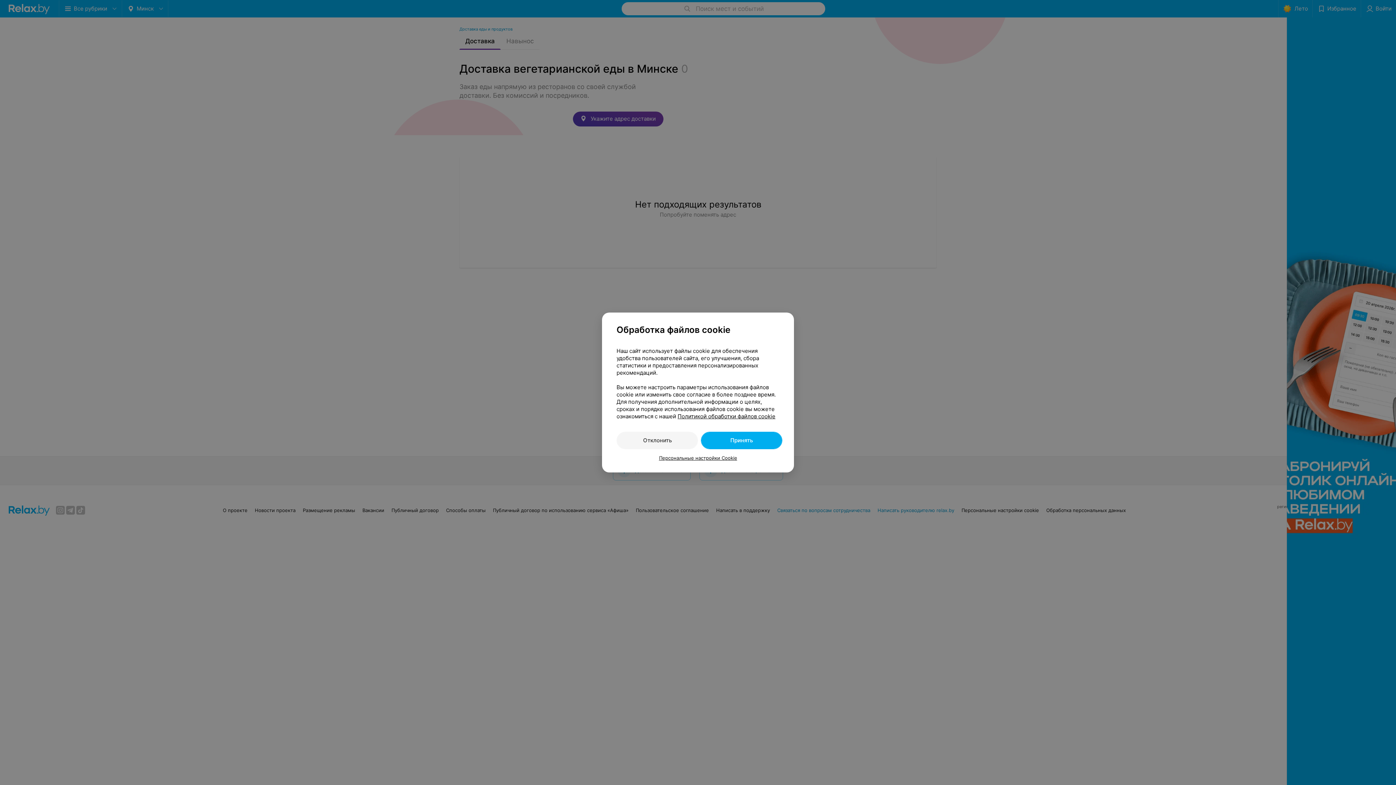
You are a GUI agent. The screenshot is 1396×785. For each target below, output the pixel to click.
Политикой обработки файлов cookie (726, 416)
